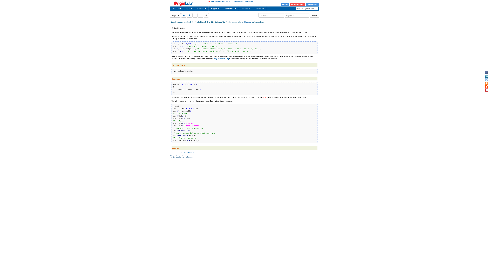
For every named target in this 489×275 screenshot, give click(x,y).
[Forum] (486, 83)
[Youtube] (486, 90)
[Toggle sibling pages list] (200, 15)
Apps (188, 9)
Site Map (172, 157)
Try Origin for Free (297, 4)
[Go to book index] (189, 15)
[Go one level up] (195, 15)
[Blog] (486, 79)
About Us (244, 9)
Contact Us (259, 9)
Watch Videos (312, 4)
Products (176, 9)
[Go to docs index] (183, 15)
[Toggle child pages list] (206, 15)
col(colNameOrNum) (221, 59)
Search (314, 15)
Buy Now (285, 4)
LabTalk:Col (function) (187, 153)
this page (247, 22)
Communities (229, 9)
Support (214, 9)
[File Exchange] (486, 86)
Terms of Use (189, 157)
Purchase (201, 9)
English (175, 15)
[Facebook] (486, 72)
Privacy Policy (180, 157)
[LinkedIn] (486, 76)
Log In (317, 2)
